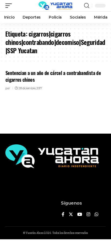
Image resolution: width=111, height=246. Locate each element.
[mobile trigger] (10, 5)
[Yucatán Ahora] (55, 5)
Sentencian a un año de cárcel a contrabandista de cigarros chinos (53, 76)
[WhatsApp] (96, 214)
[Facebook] (63, 214)
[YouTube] (80, 214)
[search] (87, 5)
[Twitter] (71, 214)
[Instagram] (88, 214)
